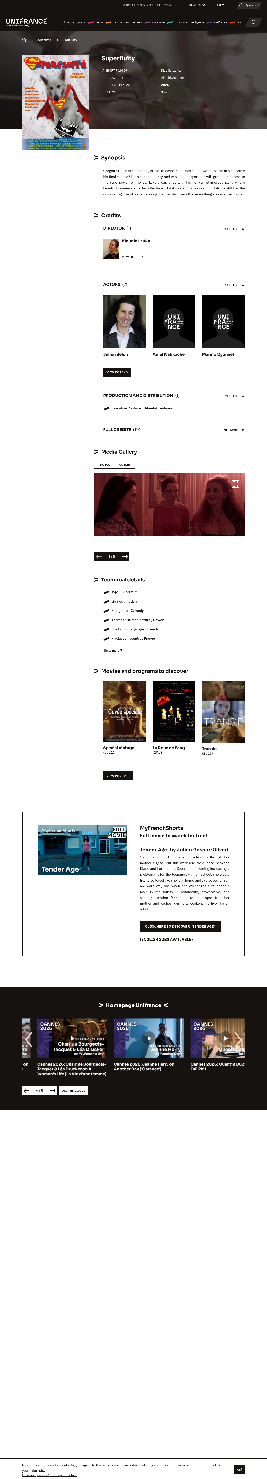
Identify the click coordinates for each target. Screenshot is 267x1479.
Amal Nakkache (169, 354)
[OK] (239, 1469)
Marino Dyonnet (218, 354)
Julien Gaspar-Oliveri (202, 849)
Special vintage (118, 747)
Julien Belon (115, 354)
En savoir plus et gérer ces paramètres (49, 1475)
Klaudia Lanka (171, 70)
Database (158, 22)
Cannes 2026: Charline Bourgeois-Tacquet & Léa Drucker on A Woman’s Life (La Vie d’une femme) (56, 1069)
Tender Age (153, 849)
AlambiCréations (173, 78)
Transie (209, 748)
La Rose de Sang (169, 747)
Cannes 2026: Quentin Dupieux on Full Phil (209, 1067)
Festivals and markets (127, 22)
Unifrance (220, 22)
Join (240, 22)
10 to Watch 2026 (196, 5)
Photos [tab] (104, 464)
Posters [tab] (124, 464)
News (99, 22)
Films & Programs (74, 22)
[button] (235, 484)
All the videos (73, 1090)
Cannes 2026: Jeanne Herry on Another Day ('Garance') (129, 1067)
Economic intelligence (189, 22)
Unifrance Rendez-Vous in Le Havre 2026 (149, 5)
